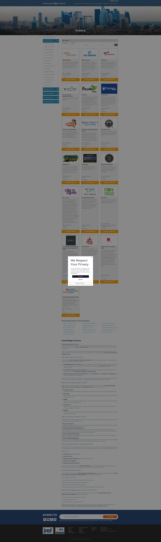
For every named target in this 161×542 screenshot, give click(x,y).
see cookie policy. (74, 273)
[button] (80, 283)
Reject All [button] (80, 279)
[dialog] (80, 271)
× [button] (91, 257)
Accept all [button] (80, 276)
